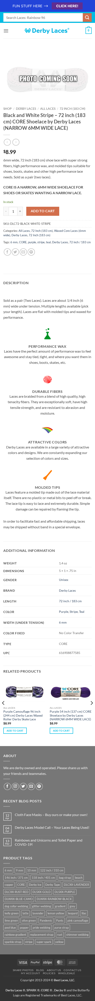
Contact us (72, 970)
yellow (59, 942)
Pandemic (46, 920)
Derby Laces (26, 108)
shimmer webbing (77, 934)
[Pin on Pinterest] (31, 252)
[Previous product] (15, 142)
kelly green (12, 913)
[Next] (91, 712)
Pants (59, 920)
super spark (43, 942)
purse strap (61, 927)
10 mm (31, 870)
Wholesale (66, 973)
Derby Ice (35, 884)
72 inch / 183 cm (80, 242)
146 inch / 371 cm (16, 877)
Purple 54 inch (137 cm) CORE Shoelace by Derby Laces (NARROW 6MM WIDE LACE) (70, 715)
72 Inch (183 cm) (72, 108)
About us (54, 970)
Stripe (74, 611)
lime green (11, 920)
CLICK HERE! (67, 6)
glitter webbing (41, 906)
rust (59, 934)
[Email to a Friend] (23, 252)
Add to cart (43, 211)
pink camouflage (77, 920)
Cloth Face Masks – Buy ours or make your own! (51, 815)
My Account (30, 973)
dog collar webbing (16, 906)
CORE (23, 242)
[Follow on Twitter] (23, 786)
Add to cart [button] (15, 730)
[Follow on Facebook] (7, 786)
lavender (38, 913)
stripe (41, 242)
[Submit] (87, 17)
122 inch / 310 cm (51, 870)
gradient (60, 906)
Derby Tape (52, 884)
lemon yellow (56, 913)
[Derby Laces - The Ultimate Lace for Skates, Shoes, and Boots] (47, 30)
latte (25, 913)
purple (32, 242)
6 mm (14, 242)
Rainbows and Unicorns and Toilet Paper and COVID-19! (48, 842)
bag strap (65, 877)
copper (9, 884)
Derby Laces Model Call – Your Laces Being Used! (52, 827)
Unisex (63, 580)
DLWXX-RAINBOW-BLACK (54, 899)
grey (72, 906)
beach (78, 877)
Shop (7, 108)
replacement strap (41, 934)
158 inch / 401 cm (43, 877)
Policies (49, 973)
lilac (84, 913)
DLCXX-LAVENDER (76, 884)
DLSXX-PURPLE (65, 892)
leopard (73, 913)
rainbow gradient (15, 934)
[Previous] (3, 712)
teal (48, 242)
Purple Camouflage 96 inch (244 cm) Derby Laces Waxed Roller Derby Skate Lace (23, 715)
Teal (81, 611)
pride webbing (41, 927)
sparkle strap (13, 942)
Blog (40, 970)
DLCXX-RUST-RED (16, 892)
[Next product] (7, 142)
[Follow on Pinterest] (39, 786)
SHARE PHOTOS (23, 970)
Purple (63, 611)
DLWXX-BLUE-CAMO (19, 899)
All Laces (47, 108)
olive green (29, 920)
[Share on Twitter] (15, 252)
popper (24, 927)
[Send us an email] (31, 786)
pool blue (10, 927)
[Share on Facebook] (7, 252)
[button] (6, 30)
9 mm (19, 870)
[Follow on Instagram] (15, 786)
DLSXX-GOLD (41, 892)
